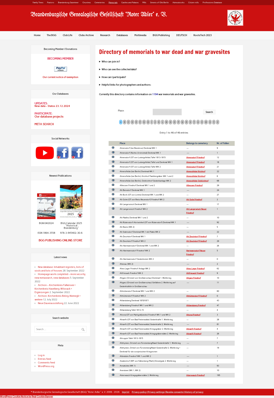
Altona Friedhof (193, 315)
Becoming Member (60, 58)
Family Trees (38, 2)
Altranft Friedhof (193, 329)
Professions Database (212, 2)
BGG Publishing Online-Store (60, 240)
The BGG (51, 35)
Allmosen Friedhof (194, 185)
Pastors (50, 2)
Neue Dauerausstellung (50, 303)
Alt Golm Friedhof (194, 199)
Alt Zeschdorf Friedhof (196, 236)
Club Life (67, 35)
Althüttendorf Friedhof (196, 296)
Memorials (113, 2)
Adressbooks (178, 2)
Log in (41, 355)
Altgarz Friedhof (193, 278)
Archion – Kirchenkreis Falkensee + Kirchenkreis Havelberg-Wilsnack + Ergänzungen (55, 289)
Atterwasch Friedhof (195, 375)
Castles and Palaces (130, 2)
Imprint (125, 392)
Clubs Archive (86, 35)
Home (37, 35)
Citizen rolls (193, 2)
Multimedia (140, 35)
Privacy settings (156, 392)
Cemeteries (100, 2)
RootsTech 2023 (202, 35)
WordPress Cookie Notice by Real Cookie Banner (26, 396)
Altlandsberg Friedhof (196, 305)
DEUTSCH (181, 35)
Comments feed (46, 362)
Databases (122, 35)
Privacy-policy (139, 392)
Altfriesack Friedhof (195, 273)
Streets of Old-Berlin (159, 2)
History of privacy (194, 392)
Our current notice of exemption (60, 77)
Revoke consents (174, 392)
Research (105, 35)
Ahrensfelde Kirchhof (195, 171)
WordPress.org (46, 366)
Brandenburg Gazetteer (68, 2)
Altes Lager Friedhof (195, 269)
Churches (86, 2)
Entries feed (44, 359)
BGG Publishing (161, 35)
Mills (144, 2)
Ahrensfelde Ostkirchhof (197, 181)
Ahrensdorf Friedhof (195, 157)
